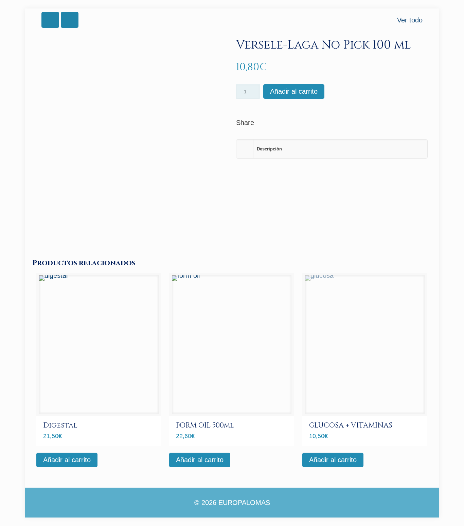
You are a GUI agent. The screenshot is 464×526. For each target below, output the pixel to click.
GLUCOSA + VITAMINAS (350, 425)
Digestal (60, 425)
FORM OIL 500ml (205, 425)
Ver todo (410, 20)
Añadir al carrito (294, 91)
